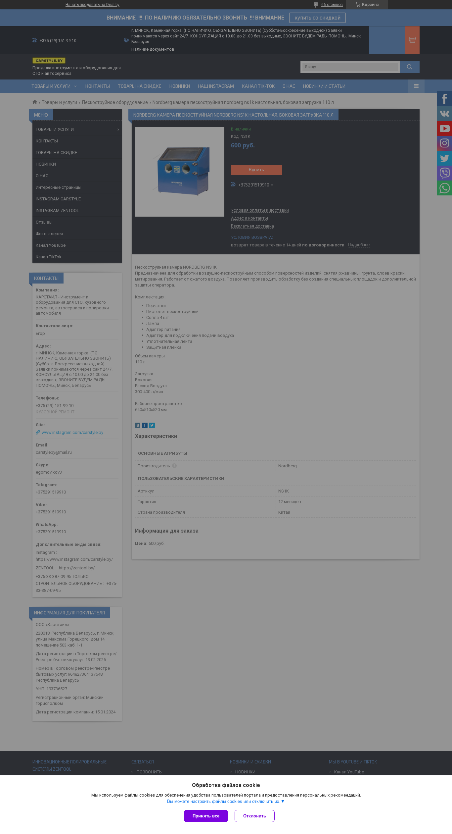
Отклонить (254, 815)
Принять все (206, 815)
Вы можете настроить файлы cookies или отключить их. (224, 801)
